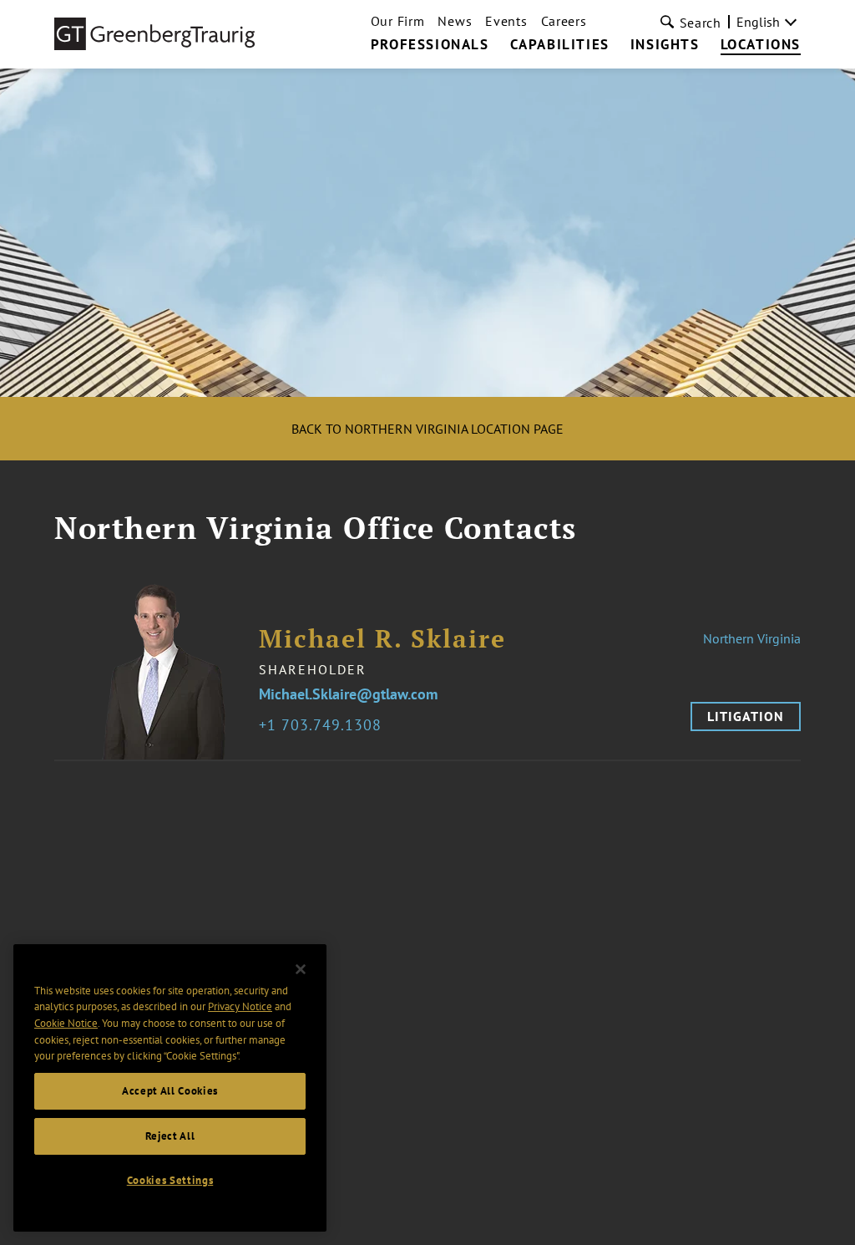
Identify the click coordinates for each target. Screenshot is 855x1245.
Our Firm (398, 20)
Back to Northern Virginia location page (427, 428)
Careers (564, 20)
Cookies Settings (170, 1180)
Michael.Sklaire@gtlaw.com (348, 695)
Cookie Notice (66, 1023)
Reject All (170, 1136)
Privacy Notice (240, 1006)
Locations (761, 45)
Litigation (745, 716)
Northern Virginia (752, 638)
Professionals (430, 45)
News (455, 20)
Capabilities (560, 45)
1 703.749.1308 (324, 725)
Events (506, 20)
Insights (665, 45)
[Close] (301, 969)
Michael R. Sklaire (382, 639)
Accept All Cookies (170, 1091)
